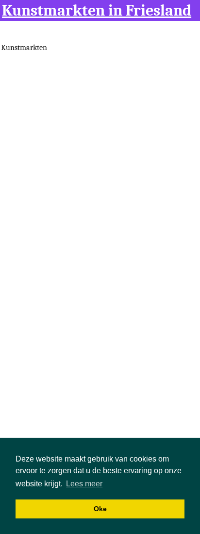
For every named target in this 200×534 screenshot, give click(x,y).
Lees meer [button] (84, 484)
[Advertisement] (100, 156)
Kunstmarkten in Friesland (96, 10)
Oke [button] (100, 509)
